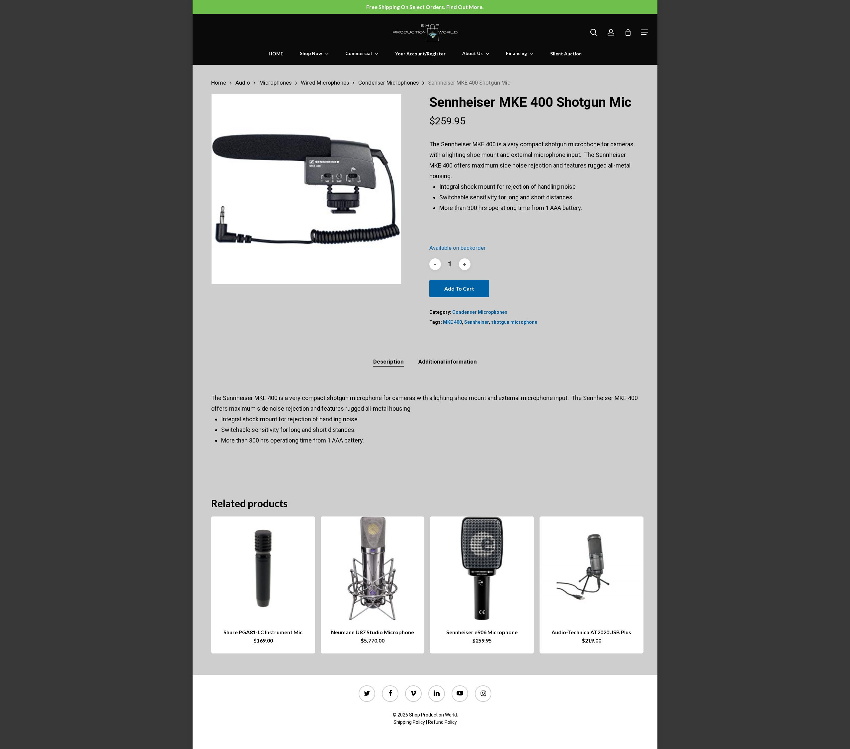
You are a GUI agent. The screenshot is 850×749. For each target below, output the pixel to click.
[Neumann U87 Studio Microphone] (373, 568)
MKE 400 (452, 322)
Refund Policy (442, 722)
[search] (594, 32)
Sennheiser (476, 322)
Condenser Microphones (388, 83)
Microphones (275, 83)
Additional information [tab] (447, 361)
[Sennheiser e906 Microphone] (482, 568)
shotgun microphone (514, 322)
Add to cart (459, 288)
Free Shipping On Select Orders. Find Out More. (425, 7)
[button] (644, 32)
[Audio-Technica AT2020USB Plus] (591, 568)
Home (218, 83)
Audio (242, 83)
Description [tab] (388, 361)
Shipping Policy (409, 722)
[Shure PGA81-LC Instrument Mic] (263, 568)
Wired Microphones (325, 83)
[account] (611, 32)
